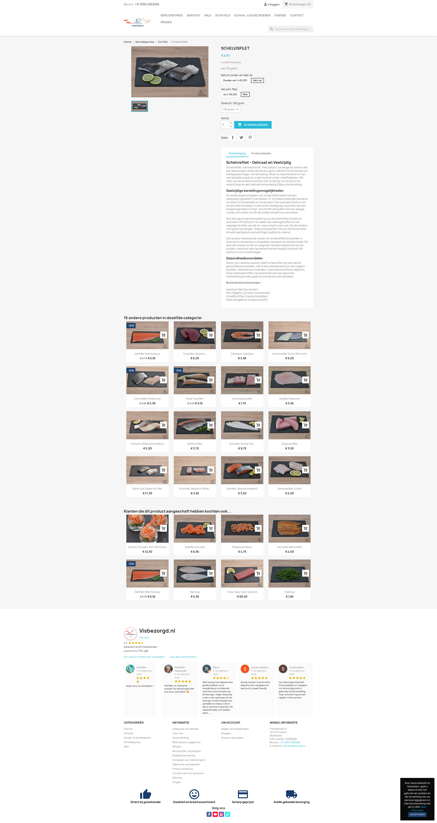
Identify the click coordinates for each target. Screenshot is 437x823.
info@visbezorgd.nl (294, 745)
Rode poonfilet (194, 398)
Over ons (177, 733)
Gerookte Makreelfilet (289, 547)
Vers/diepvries (171, 15)
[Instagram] (221, 814)
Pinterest (250, 137)
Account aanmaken (232, 737)
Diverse (280, 15)
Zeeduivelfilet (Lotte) (289, 488)
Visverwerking (180, 737)
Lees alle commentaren (183, 656)
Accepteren (417, 814)
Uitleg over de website (185, 728)
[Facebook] (209, 814)
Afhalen (176, 746)
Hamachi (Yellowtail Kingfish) (147, 443)
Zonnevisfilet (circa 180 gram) (289, 353)
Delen (232, 137)
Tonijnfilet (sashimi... (195, 353)
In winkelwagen (253, 125)
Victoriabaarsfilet (242, 398)
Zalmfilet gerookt (195, 547)
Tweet (241, 137)
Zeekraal (290, 592)
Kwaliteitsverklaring (183, 755)
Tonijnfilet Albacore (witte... (195, 488)
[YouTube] (215, 814)
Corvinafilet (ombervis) (147, 398)
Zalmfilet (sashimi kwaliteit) (242, 488)
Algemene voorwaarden (186, 764)
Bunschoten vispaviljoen (186, 751)
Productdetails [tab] (261, 153)
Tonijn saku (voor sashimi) (242, 592)
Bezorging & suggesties (186, 742)
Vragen (166, 22)
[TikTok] (227, 814)
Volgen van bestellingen (235, 728)
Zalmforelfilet (194, 443)
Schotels (222, 15)
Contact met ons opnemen (188, 773)
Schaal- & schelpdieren (252, 15)
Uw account (230, 722)
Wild (207, 15)
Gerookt (193, 15)
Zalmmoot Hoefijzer (242, 353)
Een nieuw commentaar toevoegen (144, 656)
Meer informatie (419, 808)
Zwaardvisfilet (289, 443)
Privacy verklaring (182, 768)
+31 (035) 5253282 (147, 4)
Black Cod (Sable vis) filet (147, 488)
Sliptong (195, 592)
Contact (297, 15)
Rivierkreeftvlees (242, 547)
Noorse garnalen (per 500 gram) (147, 547)
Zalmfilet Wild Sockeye (147, 353)
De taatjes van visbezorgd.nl (189, 760)
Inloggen (226, 733)
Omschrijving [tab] (237, 153)
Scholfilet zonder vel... (242, 443)
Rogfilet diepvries (289, 398)
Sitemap (177, 777)
